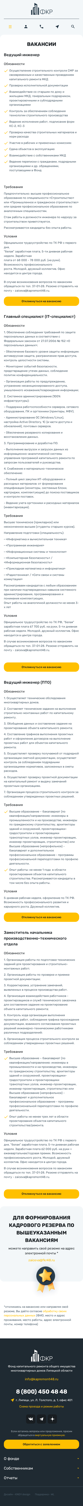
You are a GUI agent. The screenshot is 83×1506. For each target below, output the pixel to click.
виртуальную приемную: (50, 1435)
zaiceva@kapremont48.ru (32, 290)
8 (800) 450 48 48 (41, 1391)
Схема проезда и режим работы (41, 1406)
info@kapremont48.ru (41, 1379)
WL (52, 1494)
